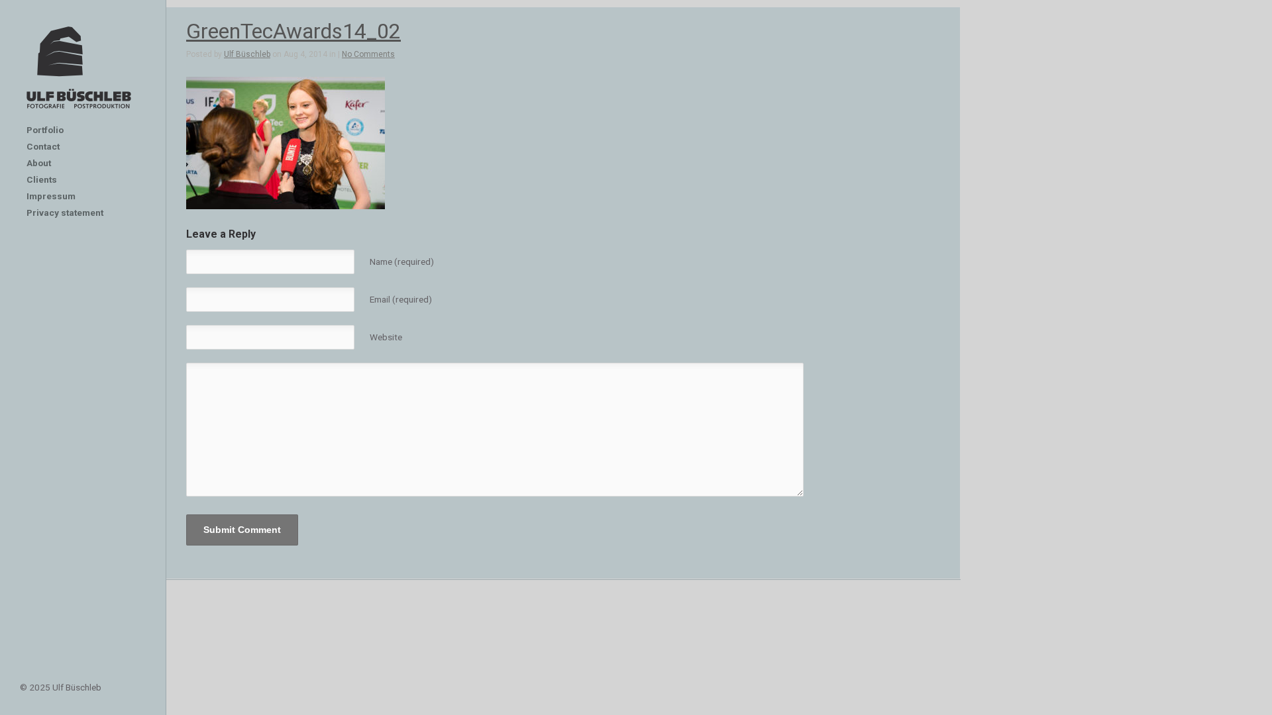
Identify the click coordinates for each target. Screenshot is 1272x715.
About (38, 163)
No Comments (368, 54)
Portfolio (45, 129)
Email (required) (401, 299)
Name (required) (402, 261)
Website (386, 337)
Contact (43, 146)
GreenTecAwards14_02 (293, 31)
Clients (41, 179)
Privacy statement (64, 212)
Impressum (51, 196)
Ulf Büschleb (247, 54)
